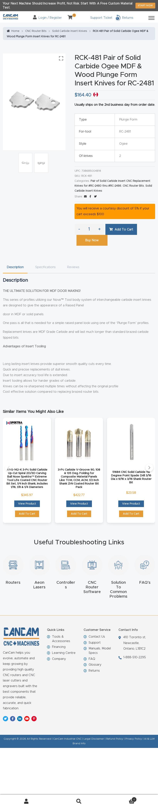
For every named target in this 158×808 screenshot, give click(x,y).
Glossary (95, 664)
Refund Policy (114, 739)
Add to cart (124, 229)
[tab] (15, 267)
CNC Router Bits (35, 31)
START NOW (145, 5)
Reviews (73, 267)
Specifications (45, 267)
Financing (59, 646)
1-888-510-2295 (134, 657)
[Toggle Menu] (151, 18)
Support (95, 642)
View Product (27, 503)
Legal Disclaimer (94, 739)
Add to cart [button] (27, 513)
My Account (26, 801)
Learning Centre (64, 652)
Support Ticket (101, 17)
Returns (94, 670)
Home (15, 31)
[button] (9, 468)
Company (59, 658)
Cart (120, 798)
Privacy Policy (133, 739)
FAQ (92, 658)
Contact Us (97, 636)
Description (15, 267)
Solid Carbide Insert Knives (69, 31)
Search (79, 801)
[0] (68, 17)
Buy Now (92, 240)
